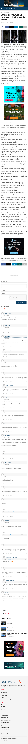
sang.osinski (10, 351)
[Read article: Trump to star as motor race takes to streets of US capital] (3, 635)
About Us (3, 706)
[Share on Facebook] (7, 27)
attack (12, 258)
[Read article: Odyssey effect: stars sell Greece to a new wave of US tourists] (3, 629)
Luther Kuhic (10, 582)
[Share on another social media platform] (25, 27)
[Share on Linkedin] (16, 27)
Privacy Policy (4, 709)
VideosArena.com (5, 729)
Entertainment (4, 692)
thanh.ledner (10, 453)
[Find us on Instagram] (5, 614)
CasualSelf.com (4, 717)
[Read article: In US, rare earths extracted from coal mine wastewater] (3, 623)
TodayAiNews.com (5, 727)
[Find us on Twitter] (3, 614)
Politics (2, 697)
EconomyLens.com (5, 725)
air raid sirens (7, 258)
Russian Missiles (12, 260)
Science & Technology (6, 699)
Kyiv (25, 258)
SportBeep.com (4, 724)
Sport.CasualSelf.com (6, 720)
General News (6, 12)
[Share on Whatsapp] (21, 27)
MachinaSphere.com (5, 722)
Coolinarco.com (4, 715)
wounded (24, 260)
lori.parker (10, 534)
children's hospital (19, 258)
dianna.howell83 (11, 511)
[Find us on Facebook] (1, 614)
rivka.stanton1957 (11, 559)
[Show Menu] (1, 8)
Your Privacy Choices (5, 733)
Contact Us (3, 708)
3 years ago (11, 22)
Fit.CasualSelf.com (5, 718)
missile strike (4, 260)
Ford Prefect (10, 387)
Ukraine (18, 260)
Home (2, 12)
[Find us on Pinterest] (8, 614)
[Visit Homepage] (9, 9)
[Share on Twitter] (11, 27)
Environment (4, 693)
